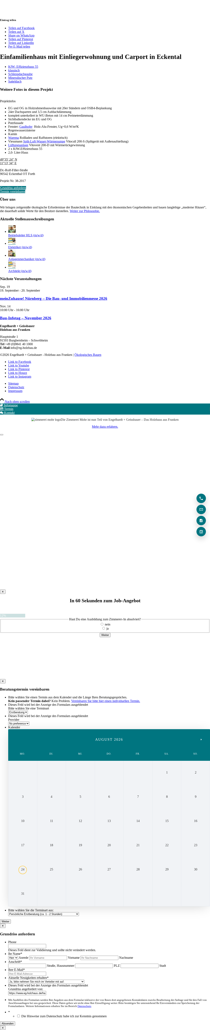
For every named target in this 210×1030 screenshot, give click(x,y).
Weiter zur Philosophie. (85, 211)
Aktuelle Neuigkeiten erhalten (28, 977)
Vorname (74, 957)
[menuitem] (109, 383)
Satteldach (15, 81)
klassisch (14, 70)
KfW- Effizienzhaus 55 (23, 66)
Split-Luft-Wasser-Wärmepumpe (44, 141)
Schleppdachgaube (20, 74)
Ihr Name (15, 953)
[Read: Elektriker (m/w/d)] (12, 243)
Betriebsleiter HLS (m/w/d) (25, 235)
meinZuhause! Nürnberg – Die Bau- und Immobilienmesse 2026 (53, 298)
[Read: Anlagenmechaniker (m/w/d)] (12, 255)
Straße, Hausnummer (60, 965)
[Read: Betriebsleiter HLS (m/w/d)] (12, 231)
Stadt (162, 965)
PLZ (117, 965)
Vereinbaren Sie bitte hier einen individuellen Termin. (105, 701)
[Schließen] (1, 434)
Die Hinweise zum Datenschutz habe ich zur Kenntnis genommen (64, 1016)
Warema (13, 137)
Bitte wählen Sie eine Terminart (28, 708)
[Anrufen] (201, 498)
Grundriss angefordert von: (25, 989)
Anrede (23, 957)
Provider (13, 719)
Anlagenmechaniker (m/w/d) (26, 259)
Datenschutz (84, 1006)
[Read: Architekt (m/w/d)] (12, 267)
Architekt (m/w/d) (19, 271)
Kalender (14, 727)
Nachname (126, 957)
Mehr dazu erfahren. (105, 426)
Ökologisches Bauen (87, 354)
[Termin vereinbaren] (201, 531)
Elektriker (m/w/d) (20, 247)
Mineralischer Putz (20, 77)
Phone (12, 942)
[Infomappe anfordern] (201, 520)
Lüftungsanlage (18, 145)
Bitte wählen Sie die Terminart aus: (31, 910)
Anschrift (15, 961)
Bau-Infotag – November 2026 (25, 318)
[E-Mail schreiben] (201, 509)
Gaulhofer (25, 126)
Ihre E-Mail (16, 969)
